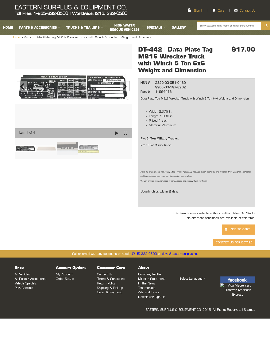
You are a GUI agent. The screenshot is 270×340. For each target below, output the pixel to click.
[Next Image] (125, 86)
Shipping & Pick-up (110, 288)
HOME (8, 27)
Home (16, 37)
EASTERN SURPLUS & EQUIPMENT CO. (71, 7)
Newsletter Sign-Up (151, 297)
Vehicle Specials (26, 283)
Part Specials (24, 288)
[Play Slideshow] (117, 133)
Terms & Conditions (111, 278)
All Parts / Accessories (31, 278)
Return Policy (106, 283)
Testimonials (146, 288)
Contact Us (247, 10)
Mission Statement (151, 278)
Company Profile (149, 274)
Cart (221, 10)
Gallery (179, 27)
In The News (147, 283)
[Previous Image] (22, 86)
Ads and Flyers (148, 292)
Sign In (198, 10)
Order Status (65, 278)
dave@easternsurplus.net (180, 253)
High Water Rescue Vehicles (124, 27)
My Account (64, 274)
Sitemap (249, 309)
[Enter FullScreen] (125, 133)
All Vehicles (22, 274)
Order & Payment (109, 292)
